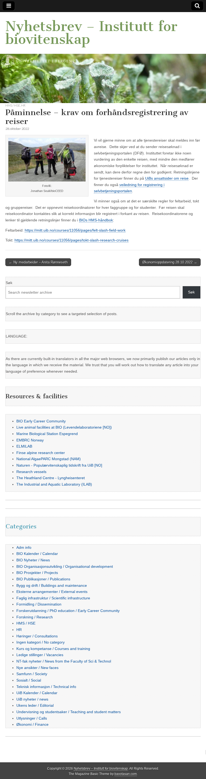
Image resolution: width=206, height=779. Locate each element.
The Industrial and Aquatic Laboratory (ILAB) (54, 484)
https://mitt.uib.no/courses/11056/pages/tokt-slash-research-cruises (71, 240)
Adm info (23, 547)
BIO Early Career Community (41, 421)
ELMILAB (24, 446)
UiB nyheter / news (32, 699)
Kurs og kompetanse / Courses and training (53, 648)
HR (23, 105)
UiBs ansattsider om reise (167, 178)
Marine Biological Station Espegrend (47, 434)
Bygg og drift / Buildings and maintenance (51, 585)
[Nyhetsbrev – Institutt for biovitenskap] (103, 57)
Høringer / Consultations (37, 636)
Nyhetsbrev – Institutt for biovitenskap (91, 32)
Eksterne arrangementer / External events (51, 591)
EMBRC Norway (30, 440)
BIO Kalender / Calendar (37, 553)
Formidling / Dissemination (38, 604)
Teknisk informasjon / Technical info (46, 687)
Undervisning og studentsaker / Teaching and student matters (68, 712)
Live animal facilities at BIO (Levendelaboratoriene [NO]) (64, 427)
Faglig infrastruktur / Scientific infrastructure (53, 598)
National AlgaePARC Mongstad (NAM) (48, 459)
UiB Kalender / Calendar (36, 693)
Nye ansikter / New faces (37, 667)
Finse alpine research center (40, 453)
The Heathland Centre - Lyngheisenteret (50, 478)
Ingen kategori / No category (40, 642)
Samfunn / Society (31, 674)
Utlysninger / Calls (31, 718)
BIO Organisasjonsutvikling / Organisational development (64, 566)
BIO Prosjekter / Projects (37, 572)
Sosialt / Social (28, 680)
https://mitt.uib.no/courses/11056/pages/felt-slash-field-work (75, 230)
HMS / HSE (12, 105)
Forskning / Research (34, 617)
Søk (9, 283)
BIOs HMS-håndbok (96, 220)
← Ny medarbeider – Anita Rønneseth (38, 262)
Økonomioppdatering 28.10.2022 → (169, 262)
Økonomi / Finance (32, 724)
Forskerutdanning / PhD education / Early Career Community (68, 610)
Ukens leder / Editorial (35, 705)
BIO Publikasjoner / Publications (43, 579)
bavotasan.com (126, 774)
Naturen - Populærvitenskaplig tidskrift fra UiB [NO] (59, 465)
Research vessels (31, 472)
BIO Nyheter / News (33, 560)
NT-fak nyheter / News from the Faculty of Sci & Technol (63, 661)
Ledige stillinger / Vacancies (39, 655)
